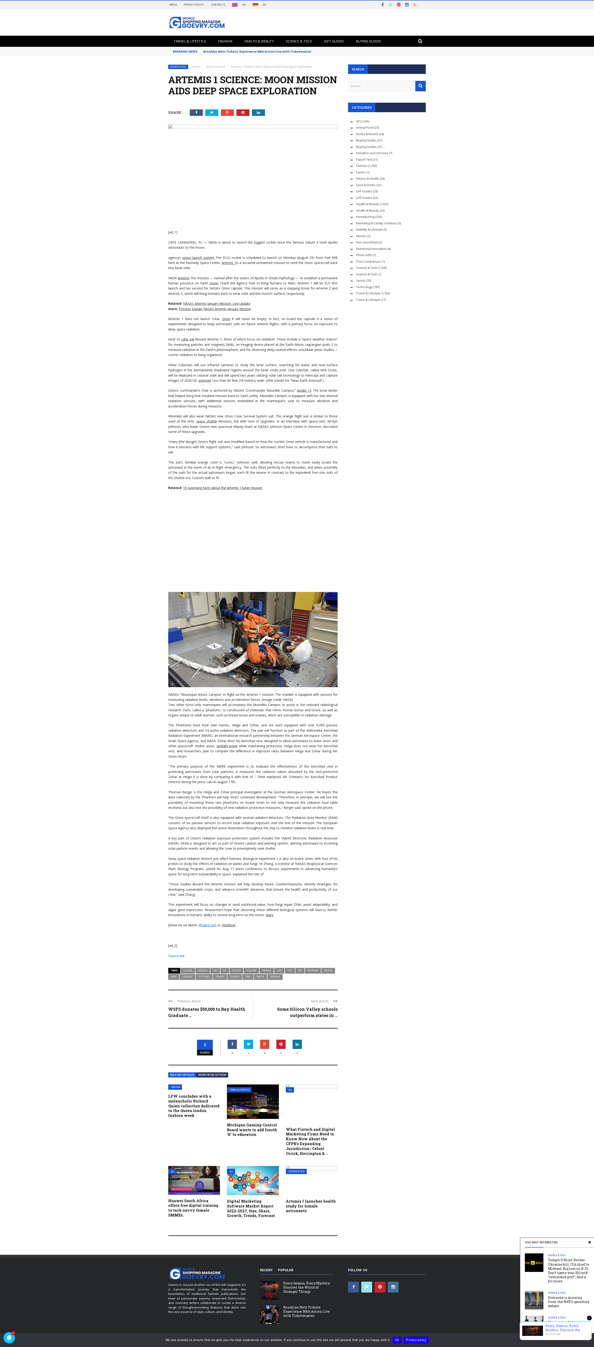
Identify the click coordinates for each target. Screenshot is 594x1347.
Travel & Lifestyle (190, 41)
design (202, 970)
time (248, 976)
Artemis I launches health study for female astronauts (311, 1206)
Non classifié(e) (367, 242)
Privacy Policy (194, 4)
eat (215, 970)
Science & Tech (299, 41)
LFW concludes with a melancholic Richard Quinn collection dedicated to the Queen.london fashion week (194, 1106)
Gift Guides (334, 41)
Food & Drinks (366, 185)
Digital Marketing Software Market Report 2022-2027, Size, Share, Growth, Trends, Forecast (251, 1208)
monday (313, 970)
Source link (176, 956)
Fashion (225, 41)
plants (220, 976)
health (266, 970)
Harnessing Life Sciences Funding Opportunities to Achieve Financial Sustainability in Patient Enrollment (568, 1330)
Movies (361, 236)
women (275, 976)
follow (251, 970)
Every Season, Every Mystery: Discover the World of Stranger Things (306, 1287)
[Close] (589, 1242)
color (188, 970)
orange (187, 976)
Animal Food (364, 127)
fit (224, 970)
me (300, 970)
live (289, 970)
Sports (360, 280)
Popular (285, 1270)
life (279, 970)
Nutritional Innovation (371, 249)
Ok (397, 1340)
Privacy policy (416, 1340)
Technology (364, 287)
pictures (204, 976)
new (173, 976)
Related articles (182, 1075)
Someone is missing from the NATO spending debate (568, 1301)
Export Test (364, 159)
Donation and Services (372, 153)
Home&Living (365, 217)
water (260, 976)
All (290, 1089)
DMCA (173, 4)
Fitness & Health (367, 178)
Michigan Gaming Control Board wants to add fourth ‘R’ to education (252, 1129)
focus (236, 970)
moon (328, 970)
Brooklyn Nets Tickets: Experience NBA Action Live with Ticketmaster (257, 51)
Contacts (218, 4)
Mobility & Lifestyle (369, 229)
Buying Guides (368, 41)
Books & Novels (367, 134)
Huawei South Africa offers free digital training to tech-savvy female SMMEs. (193, 1207)
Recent (266, 1270)
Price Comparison (368, 261)
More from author (212, 1075)
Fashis (360, 172)
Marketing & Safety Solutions (376, 223)
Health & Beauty (259, 41)
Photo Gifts (364, 255)
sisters (234, 976)
